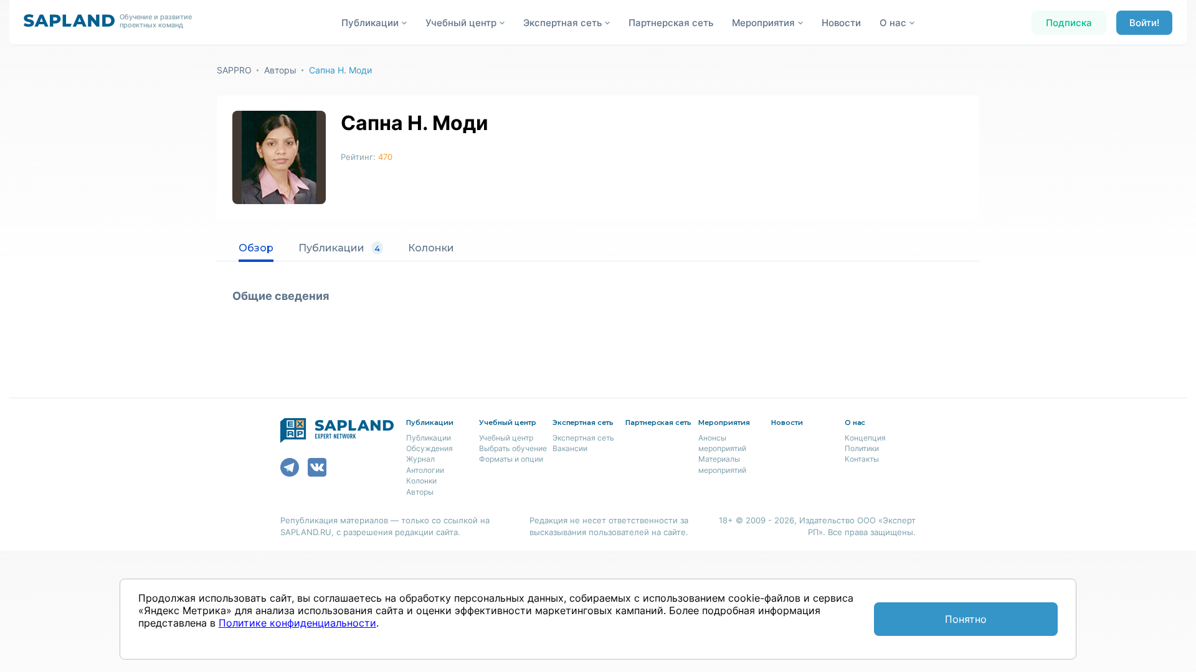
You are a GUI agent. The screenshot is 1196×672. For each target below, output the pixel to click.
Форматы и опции (511, 459)
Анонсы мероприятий (722, 443)
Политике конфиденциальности (297, 623)
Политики (862, 448)
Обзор (256, 248)
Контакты (862, 459)
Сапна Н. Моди (340, 70)
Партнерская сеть (671, 23)
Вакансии (570, 448)
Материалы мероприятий (722, 464)
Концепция (865, 437)
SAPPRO (234, 70)
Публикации (339, 248)
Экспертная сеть (583, 437)
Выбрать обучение (513, 448)
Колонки (431, 248)
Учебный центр (506, 437)
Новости (841, 23)
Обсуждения (429, 448)
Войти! (1144, 23)
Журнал (420, 459)
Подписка (1069, 23)
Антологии (425, 470)
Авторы (280, 70)
